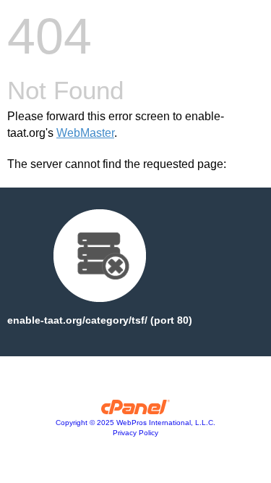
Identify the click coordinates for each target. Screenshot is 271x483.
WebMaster (85, 133)
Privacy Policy (135, 433)
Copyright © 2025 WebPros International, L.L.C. (135, 423)
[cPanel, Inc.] (135, 410)
